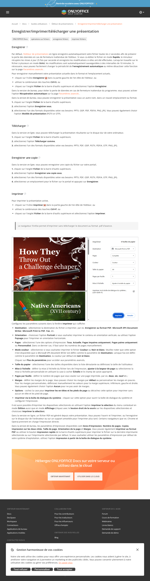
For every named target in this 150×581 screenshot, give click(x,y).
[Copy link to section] (27, 47)
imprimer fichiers (79, 39)
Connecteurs (12, 525)
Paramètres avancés (33, 69)
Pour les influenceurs (63, 521)
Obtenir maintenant (60, 476)
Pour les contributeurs (64, 513)
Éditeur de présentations (62, 24)
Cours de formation (110, 517)
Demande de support (111, 529)
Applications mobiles (16, 532)
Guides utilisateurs (39, 24)
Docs (24, 24)
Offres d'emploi (61, 525)
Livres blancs (107, 525)
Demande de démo (110, 532)
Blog (56, 537)
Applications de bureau (17, 529)
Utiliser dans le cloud (88, 476)
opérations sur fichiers (40, 39)
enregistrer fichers (60, 39)
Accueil (15, 24)
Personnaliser (42, 569)
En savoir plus (66, 562)
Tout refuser (21, 569)
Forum (105, 513)
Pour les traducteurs (63, 517)
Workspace (12, 521)
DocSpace (11, 517)
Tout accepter (64, 569)
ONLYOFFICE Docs (20, 39)
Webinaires (107, 521)
